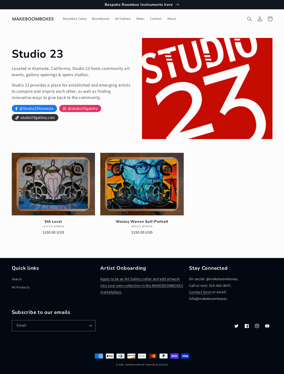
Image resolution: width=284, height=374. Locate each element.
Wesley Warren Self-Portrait (142, 221)
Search (17, 279)
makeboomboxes (134, 364)
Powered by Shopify (156, 364)
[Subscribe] (90, 325)
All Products (21, 287)
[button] (250, 19)
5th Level (53, 221)
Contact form (200, 292)
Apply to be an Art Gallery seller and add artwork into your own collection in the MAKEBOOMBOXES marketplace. (141, 285)
